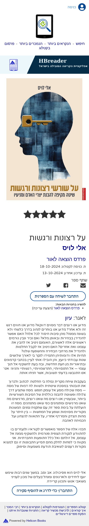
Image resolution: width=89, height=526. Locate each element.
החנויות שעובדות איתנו (24, 510)
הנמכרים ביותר (31, 44)
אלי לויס (74, 247)
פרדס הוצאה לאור (66, 259)
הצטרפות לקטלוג (54, 507)
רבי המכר (12, 507)
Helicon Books (36, 520)
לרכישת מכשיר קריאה (55, 510)
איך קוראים (79, 510)
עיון (68, 318)
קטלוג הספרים (76, 507)
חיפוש (80, 44)
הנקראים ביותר (59, 44)
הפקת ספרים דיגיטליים (71, 514)
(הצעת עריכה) (42, 308)
